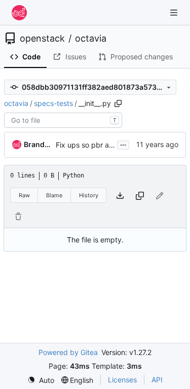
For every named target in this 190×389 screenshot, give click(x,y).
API (157, 379)
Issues (75, 56)
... (123, 143)
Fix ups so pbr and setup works (108, 144)
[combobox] (63, 120)
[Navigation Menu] (175, 12)
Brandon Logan (38, 144)
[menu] (40, 380)
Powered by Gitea (68, 352)
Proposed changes (141, 56)
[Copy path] (118, 103)
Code (31, 56)
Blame (54, 195)
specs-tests (53, 103)
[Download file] (120, 195)
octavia (90, 38)
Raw (24, 195)
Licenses (122, 379)
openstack (42, 38)
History (88, 195)
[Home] (19, 13)
